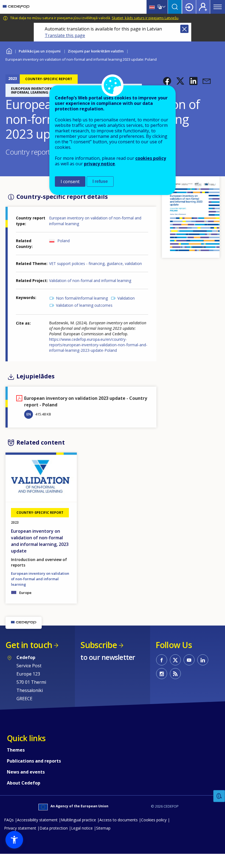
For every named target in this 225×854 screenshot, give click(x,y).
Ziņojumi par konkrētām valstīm (95, 51)
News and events (26, 772)
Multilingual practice (78, 819)
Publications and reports (34, 761)
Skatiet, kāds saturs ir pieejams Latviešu (145, 17)
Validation (126, 298)
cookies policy (150, 158)
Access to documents (118, 819)
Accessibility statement (37, 819)
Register (203, 7)
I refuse (100, 181)
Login (189, 7)
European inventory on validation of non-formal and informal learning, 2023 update (40, 541)
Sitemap (103, 828)
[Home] (16, 7)
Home (8, 50)
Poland (63, 240)
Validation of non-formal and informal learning (90, 280)
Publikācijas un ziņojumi (40, 51)
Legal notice (82, 828)
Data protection (54, 828)
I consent (70, 181)
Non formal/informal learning (82, 298)
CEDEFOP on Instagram (161, 673)
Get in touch (28, 645)
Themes (16, 750)
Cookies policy (154, 819)
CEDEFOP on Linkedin (202, 659)
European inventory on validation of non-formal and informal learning (40, 579)
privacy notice (99, 164)
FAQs (9, 819)
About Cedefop (23, 783)
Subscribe (98, 645)
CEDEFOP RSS (175, 673)
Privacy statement (20, 828)
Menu (217, 7)
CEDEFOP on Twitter (175, 659)
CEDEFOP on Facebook (161, 659)
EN (28, 414)
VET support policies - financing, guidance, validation (95, 263)
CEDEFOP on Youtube (189, 659)
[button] (167, 81)
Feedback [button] (219, 796)
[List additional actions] (163, 7)
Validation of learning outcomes (84, 305)
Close (184, 29)
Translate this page (65, 35)
